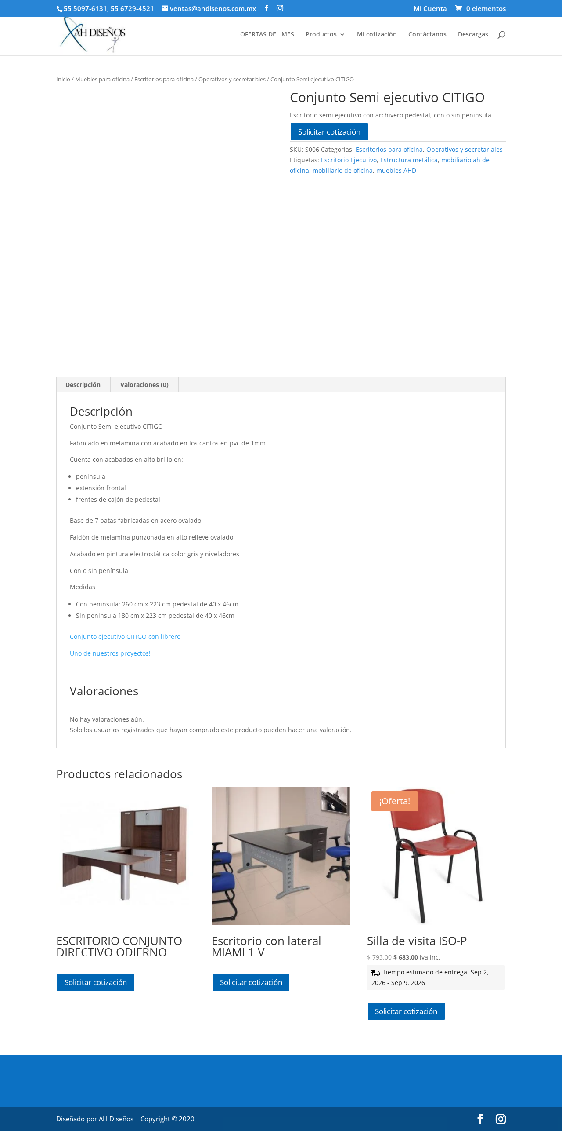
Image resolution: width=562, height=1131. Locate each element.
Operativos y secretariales (232, 79)
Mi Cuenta (430, 9)
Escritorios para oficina (164, 79)
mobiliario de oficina (343, 170)
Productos (321, 34)
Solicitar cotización (329, 132)
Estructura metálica (409, 160)
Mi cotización (377, 34)
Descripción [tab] (83, 384)
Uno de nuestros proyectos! (110, 653)
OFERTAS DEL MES (267, 34)
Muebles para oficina (102, 79)
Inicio (63, 79)
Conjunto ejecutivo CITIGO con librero (125, 636)
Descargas (473, 34)
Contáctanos (427, 34)
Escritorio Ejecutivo (349, 160)
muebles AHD (396, 170)
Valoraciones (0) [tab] (144, 384)
